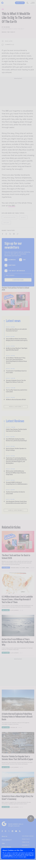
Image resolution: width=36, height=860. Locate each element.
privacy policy (8, 855)
